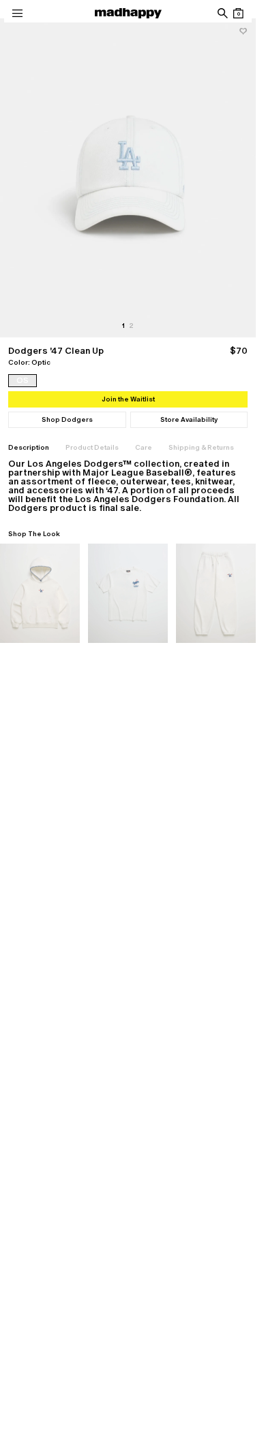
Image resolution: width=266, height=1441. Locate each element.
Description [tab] (28, 447)
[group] (128, 177)
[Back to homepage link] (128, 13)
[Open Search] (222, 13)
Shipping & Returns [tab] (201, 447)
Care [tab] (143, 447)
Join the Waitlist (128, 399)
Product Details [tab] (92, 447)
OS (22, 380)
